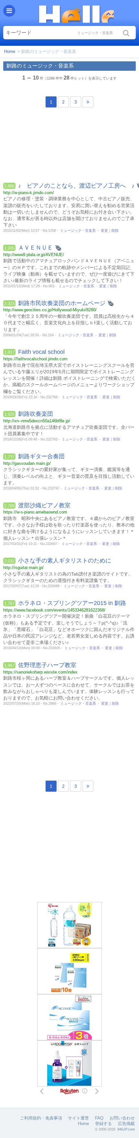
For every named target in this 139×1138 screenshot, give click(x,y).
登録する (103, 1123)
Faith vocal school (41, 352)
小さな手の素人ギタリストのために (64, 560)
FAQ (99, 1118)
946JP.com (126, 1129)
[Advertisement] (69, 146)
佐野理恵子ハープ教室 (47, 665)
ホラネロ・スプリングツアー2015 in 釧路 (72, 603)
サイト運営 (78, 1118)
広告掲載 (126, 1123)
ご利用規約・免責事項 (41, 1118)
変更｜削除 (110, 230)
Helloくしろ (76, 13)
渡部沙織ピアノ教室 (44, 505)
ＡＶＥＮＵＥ (35, 247)
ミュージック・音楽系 (78, 230)
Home (9, 51)
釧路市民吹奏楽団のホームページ (61, 303)
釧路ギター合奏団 (41, 456)
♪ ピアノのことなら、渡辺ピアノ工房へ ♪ (76, 185)
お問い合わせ (122, 1118)
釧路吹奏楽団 (35, 414)
